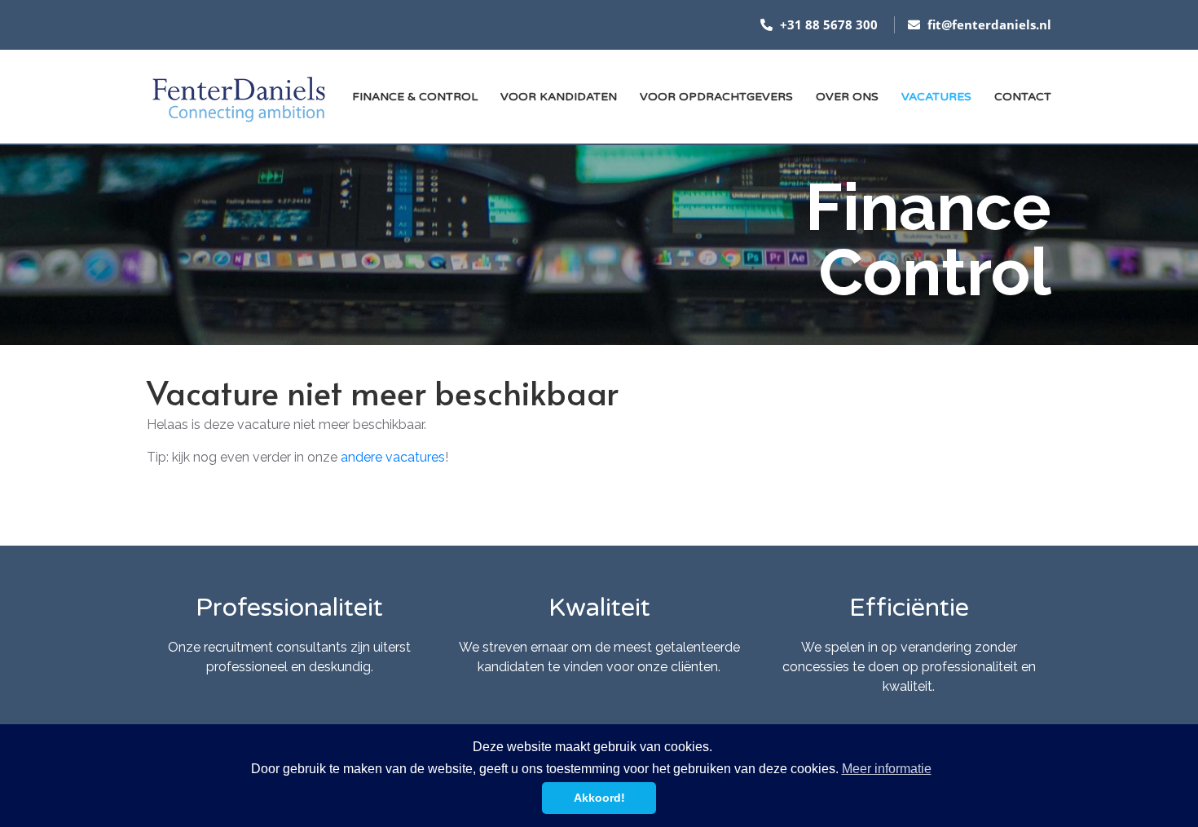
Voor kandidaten (558, 97)
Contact (1022, 97)
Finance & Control (415, 97)
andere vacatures (393, 457)
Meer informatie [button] (887, 769)
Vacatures (936, 97)
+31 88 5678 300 (827, 24)
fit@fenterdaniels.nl (987, 24)
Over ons (847, 97)
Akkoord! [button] (599, 797)
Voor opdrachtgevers (716, 97)
